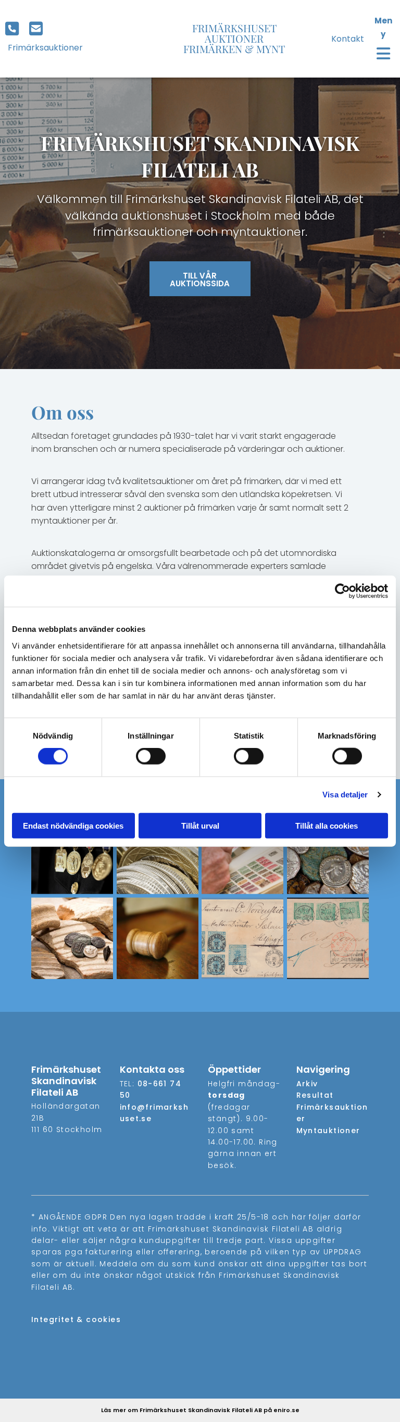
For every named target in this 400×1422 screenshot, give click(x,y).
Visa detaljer (345, 794)
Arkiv (307, 1083)
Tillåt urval (200, 825)
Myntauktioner (328, 1130)
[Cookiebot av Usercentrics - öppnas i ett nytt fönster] (342, 591)
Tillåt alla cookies (326, 825)
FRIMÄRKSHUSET (234, 28)
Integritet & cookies (76, 1319)
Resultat (315, 1095)
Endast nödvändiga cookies (73, 825)
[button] (14, 30)
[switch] (151, 756)
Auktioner (234, 38)
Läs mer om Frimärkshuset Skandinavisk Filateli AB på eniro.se (200, 1410)
